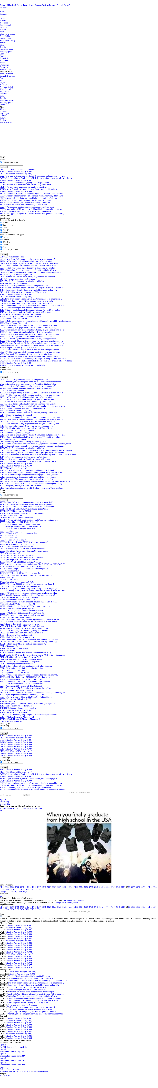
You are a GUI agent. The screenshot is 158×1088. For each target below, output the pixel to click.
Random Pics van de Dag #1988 (16, 747)
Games (2, 78)
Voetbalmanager (6, 74)
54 (132, 887)
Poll (4, 247)
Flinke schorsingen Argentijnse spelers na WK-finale (23, 365)
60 (147, 887)
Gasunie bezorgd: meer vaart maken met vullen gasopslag (26, 666)
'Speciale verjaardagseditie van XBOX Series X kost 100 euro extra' (29, 263)
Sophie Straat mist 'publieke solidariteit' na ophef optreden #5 (27, 595)
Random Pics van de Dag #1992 (16, 171)
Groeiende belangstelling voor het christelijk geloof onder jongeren (29, 475)
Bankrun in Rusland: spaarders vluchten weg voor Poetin (25, 185)
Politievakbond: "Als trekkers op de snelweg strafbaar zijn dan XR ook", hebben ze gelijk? (38, 455)
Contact (3, 116)
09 (21, 887)
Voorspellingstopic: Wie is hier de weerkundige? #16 (24, 569)
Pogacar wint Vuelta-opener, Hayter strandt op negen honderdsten (28, 325)
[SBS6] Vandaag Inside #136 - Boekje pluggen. (22, 513)
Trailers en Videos (7, 100)
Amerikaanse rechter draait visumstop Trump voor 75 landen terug (29, 356)
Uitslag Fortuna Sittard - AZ (13, 323)
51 (124, 887)
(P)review (6, 242)
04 (8, 887)
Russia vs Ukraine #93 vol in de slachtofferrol (21, 684)
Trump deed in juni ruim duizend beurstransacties (22, 308)
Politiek (3, 29)
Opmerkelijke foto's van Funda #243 (17, 600)
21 (50, 887)
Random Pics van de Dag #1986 (16, 753)
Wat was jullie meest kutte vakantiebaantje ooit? (22, 615)
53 (129, 887)
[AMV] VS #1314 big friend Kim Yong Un (20, 562)
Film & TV (4, 94)
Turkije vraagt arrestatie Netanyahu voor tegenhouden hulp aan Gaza (30, 352)
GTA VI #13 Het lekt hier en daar (16, 518)
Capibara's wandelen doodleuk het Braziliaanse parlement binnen (28, 622)
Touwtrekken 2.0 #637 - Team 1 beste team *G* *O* (24, 524)
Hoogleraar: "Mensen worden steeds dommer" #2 (23, 644)
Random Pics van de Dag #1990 (16, 191)
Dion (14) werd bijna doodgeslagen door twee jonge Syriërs (27, 502)
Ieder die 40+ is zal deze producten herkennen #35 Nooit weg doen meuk (32, 655)
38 (92, 887)
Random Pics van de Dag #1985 (16, 755)
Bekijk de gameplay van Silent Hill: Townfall (20, 314)
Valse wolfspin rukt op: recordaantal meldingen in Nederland (27, 470)
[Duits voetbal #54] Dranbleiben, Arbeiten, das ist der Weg (25, 688)
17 (40, 887)
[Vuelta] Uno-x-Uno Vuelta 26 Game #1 (19, 560)
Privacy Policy (26, 1071)
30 (72, 887)
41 (100, 887)
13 (30, 887)
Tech (2, 32)
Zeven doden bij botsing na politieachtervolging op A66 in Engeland (29, 334)
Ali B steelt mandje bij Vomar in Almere (19, 597)
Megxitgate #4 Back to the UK (15, 699)
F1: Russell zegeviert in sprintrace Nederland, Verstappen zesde (28, 339)
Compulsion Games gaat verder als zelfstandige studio (24, 347)
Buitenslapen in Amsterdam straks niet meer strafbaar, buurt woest (29, 639)
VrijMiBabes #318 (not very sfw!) (16, 174)
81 (40, 889)
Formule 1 (4, 58)
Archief (67, 5)
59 (144, 887)
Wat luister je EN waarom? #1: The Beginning (21, 686)
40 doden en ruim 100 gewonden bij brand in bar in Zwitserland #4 (29, 619)
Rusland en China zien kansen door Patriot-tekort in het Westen (28, 270)
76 (28, 889)
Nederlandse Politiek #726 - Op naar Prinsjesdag (22, 626)
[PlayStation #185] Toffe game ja (16, 706)
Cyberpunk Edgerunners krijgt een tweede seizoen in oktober (26, 354)
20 (48, 887)
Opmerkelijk (5, 36)
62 (151, 887)
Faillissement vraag (10, 571)
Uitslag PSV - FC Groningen (14, 283)
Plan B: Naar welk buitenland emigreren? (20, 661)
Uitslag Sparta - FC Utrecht (13, 319)
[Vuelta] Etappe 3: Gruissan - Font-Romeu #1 (20, 526)
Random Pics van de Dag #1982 (19, 952)
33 (80, 887)
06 (13, 887)
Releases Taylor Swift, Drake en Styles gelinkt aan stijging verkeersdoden (32, 343)
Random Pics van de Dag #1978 (19, 963)
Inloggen (3, 7)
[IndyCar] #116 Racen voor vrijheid (17, 637)
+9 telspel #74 (8, 535)
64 (156, 887)
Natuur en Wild (9, 646)
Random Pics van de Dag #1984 (19, 947)
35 (85, 887)
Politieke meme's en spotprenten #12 (17, 529)
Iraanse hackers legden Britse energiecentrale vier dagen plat (26, 301)
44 (107, 887)
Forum (2, 5)
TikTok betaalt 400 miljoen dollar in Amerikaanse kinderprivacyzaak (29, 350)
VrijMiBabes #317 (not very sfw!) (16, 751)
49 (119, 887)
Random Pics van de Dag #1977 (19, 965)
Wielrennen (4, 65)
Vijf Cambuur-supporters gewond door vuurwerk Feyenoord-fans (28, 593)
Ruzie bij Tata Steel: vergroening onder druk (20, 624)
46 (112, 887)
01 (1, 887)
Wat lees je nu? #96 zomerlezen (16, 617)
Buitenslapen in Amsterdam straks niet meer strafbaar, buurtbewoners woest (32, 305)
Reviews (45, 5)
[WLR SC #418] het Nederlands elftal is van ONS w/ (24, 628)
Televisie (3, 47)
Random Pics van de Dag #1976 (19, 967)
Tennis (2, 63)
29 (70, 887)
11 (26, 887)
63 (154, 887)
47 (114, 887)
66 (3, 889)
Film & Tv (6, 230)
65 (1, 889)
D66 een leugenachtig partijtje (15, 433)
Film (2, 45)
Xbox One (4, 85)
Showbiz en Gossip (7, 34)
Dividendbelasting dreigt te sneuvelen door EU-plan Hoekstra (27, 303)
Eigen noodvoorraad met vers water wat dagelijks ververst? (26, 575)
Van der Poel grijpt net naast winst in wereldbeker (22, 281)
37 (90, 887)
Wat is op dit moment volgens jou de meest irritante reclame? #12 (29, 675)
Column (5, 240)
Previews (52, 5)
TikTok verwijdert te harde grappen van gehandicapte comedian (27, 268)
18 (43, 887)
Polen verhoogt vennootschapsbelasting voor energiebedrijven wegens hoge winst (35, 481)
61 (149, 887)
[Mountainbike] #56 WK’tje (14, 673)
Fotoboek (3, 111)
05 (11, 887)
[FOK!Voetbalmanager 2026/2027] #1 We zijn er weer (25, 677)
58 (142, 887)
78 (33, 889)
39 (95, 887)
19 (45, 887)
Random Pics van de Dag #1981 (19, 956)
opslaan (4, 167)
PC (1, 80)
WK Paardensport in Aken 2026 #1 (17, 717)
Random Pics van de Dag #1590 (16, 466)
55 (134, 887)
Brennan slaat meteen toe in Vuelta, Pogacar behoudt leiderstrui (27, 277)
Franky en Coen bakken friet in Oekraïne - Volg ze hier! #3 (26, 697)
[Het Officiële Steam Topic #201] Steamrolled (21, 633)
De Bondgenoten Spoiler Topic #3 (17, 608)
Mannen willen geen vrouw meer (16, 546)
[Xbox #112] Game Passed (14, 648)
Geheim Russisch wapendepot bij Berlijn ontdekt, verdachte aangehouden (32, 345)
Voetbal (3, 56)
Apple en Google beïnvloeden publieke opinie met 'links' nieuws (28, 198)
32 (77, 887)
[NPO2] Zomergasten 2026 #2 (15, 511)
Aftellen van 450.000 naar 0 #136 (17, 582)
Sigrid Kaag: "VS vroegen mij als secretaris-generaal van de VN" (28, 259)
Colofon (3, 118)
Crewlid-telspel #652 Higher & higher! (19, 522)
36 (87, 887)
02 (3, 887)
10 (23, 887)
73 (21, 889)
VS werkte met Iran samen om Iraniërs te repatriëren (23, 187)
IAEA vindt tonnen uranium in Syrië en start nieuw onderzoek (27, 421)
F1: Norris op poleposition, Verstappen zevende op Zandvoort (27, 336)
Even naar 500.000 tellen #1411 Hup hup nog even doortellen (28, 584)
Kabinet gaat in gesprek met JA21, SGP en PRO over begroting (28, 328)
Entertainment (5, 38)
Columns (37, 5)
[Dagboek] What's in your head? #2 (17, 690)
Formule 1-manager (7, 76)
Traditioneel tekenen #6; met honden (18, 708)
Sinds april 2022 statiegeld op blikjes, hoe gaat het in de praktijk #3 (29, 588)
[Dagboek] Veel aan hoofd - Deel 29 (17, 604)
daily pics (3, 891)
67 (6, 889)
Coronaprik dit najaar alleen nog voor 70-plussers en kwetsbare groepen (31, 341)
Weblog (9, 5)
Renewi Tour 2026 (11, 701)
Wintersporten (5, 69)
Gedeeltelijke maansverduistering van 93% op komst (23, 292)
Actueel (3, 21)
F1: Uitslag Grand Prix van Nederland (17, 169)
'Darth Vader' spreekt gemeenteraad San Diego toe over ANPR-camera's (31, 288)
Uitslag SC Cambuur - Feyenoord (16, 274)
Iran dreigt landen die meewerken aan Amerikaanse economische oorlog (31, 299)
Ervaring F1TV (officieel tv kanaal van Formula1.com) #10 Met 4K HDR (32, 591)
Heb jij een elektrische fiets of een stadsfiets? (20, 657)
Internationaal (5, 25)
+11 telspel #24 (9, 580)
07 (16, 887)
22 (53, 887)
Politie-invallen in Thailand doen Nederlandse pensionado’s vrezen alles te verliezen (36, 178)
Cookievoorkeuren (40, 1071)
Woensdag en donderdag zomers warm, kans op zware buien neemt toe (30, 272)
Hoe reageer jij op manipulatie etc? (16, 635)
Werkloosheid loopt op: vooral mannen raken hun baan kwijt (27, 207)
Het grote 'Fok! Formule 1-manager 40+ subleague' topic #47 (27, 704)
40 (97, 887)
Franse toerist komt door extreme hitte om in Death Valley (25, 653)
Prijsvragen (4, 114)
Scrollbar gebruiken (10, 162)
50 (122, 887)
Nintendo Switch (6, 87)
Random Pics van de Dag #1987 (16, 749)
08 (18, 887)
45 (109, 887)
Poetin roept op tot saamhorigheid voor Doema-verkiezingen (26, 332)
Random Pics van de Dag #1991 (16, 180)
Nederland (4, 23)
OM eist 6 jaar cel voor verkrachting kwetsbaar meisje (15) (26, 205)
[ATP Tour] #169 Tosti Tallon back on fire (20, 573)
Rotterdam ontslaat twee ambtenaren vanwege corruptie (25, 681)
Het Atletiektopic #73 (11, 721)
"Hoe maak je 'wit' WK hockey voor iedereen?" (22, 549)
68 (8, 889)
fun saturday (13, 891)
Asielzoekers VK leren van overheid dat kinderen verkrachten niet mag (31, 209)
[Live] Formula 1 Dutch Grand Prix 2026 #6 (21, 566)
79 (36, 889)
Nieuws (31, 5)
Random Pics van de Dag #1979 (19, 961)
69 (11, 889)
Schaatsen (4, 67)
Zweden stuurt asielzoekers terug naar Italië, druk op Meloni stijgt (28, 290)
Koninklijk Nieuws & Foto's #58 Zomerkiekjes (21, 679)
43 (105, 887)
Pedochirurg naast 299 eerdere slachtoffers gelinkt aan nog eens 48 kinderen (33, 790)
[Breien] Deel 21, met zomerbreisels (17, 544)
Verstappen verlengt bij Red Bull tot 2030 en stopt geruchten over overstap (32, 213)
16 (38, 887)
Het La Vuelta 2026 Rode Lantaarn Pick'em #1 (21, 557)
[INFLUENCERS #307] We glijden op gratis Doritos (24, 509)
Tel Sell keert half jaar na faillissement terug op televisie (25, 202)
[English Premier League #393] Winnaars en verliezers (25, 606)
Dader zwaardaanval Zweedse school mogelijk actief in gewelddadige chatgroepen (35, 321)
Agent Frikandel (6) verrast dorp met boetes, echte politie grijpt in (28, 189)
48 (117, 887)
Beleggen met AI (10, 553)
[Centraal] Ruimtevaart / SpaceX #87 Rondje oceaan (24, 551)
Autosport (4, 60)
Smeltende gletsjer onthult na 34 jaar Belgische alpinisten (25, 211)
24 (58, 887)
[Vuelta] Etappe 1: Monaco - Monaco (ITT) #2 (22, 695)
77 (31, 889)
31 (75, 887)
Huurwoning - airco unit (12, 670)
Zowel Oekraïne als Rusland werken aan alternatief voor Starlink (28, 266)
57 (139, 887)
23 (55, 887)
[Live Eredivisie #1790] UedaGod (17, 710)
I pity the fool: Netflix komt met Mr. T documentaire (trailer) (26, 200)
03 (6, 887)
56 (137, 887)
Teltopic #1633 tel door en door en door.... (19, 533)
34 (82, 887)
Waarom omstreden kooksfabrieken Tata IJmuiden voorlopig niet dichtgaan (32, 692)
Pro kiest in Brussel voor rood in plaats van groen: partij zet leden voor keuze (33, 176)
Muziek (3, 43)
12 (28, 887)
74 (23, 889)
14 (33, 887)
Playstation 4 (5, 83)
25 (60, 887)
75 (26, 889)
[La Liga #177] (9, 577)
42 (102, 887)
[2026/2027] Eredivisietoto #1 (15, 712)
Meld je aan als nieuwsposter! (66, 902)
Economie (4, 27)
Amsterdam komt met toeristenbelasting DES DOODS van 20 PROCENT (32, 564)
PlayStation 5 (5, 91)
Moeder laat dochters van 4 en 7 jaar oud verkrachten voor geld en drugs (31, 196)
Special (5, 244)
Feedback (4, 120)
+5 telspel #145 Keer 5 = (13, 540)
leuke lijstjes (23, 891)
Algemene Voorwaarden (9, 1071)
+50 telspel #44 (8, 531)
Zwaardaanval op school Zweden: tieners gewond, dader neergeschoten (31, 472)
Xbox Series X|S (6, 89)
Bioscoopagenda (6, 52)
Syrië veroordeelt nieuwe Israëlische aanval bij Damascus (25, 312)
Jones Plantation (9, 650)
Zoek (14, 5)
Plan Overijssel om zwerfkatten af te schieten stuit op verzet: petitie (28, 602)
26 (63, 887)
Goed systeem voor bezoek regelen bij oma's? (21, 659)
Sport (2, 54)
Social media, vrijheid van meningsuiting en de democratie (25, 631)
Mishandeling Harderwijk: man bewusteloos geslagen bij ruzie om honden (32, 330)
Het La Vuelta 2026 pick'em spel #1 (17, 555)
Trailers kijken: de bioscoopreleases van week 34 (21, 316)
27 (65, 887)
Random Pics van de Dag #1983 (19, 950)
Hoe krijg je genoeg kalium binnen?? (17, 664)
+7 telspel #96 (8, 538)
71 (16, 889)
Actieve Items (22, 5)
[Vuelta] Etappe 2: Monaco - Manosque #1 (20, 719)
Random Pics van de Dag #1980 (19, 958)
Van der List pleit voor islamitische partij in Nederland (24, 286)
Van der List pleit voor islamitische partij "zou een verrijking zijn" (29, 520)
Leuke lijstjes (5, 802)
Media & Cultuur (6, 49)
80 (38, 889)
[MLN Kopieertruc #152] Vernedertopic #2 (20, 586)
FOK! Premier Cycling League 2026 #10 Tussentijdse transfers (28, 715)
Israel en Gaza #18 (11, 515)
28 (68, 887)
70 (13, 889)
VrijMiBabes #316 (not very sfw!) (19, 954)
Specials (60, 5)
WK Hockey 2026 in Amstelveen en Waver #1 (22, 613)
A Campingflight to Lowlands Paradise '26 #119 (22, 611)
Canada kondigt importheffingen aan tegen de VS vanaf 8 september (30, 310)
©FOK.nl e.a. (5, 1076)
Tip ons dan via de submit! (73, 900)
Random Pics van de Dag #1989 (16, 744)
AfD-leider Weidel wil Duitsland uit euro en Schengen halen (26, 261)
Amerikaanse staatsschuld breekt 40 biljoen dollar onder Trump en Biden (31, 194)
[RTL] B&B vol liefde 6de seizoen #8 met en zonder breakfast (27, 507)
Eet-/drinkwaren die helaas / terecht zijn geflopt (21, 668)
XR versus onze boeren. (12, 257)
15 (35, 887)
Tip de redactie (5, 122)
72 (18, 889)
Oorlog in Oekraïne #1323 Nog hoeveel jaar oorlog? (24, 542)
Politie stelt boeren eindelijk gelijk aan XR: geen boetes (24, 182)
